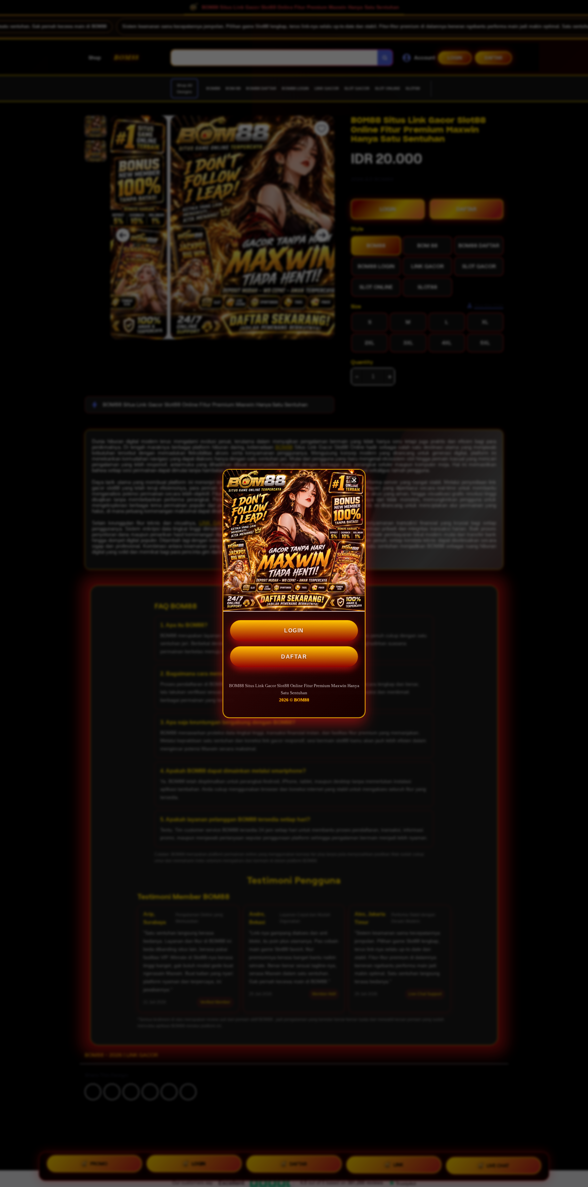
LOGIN (294, 630)
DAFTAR (294, 657)
